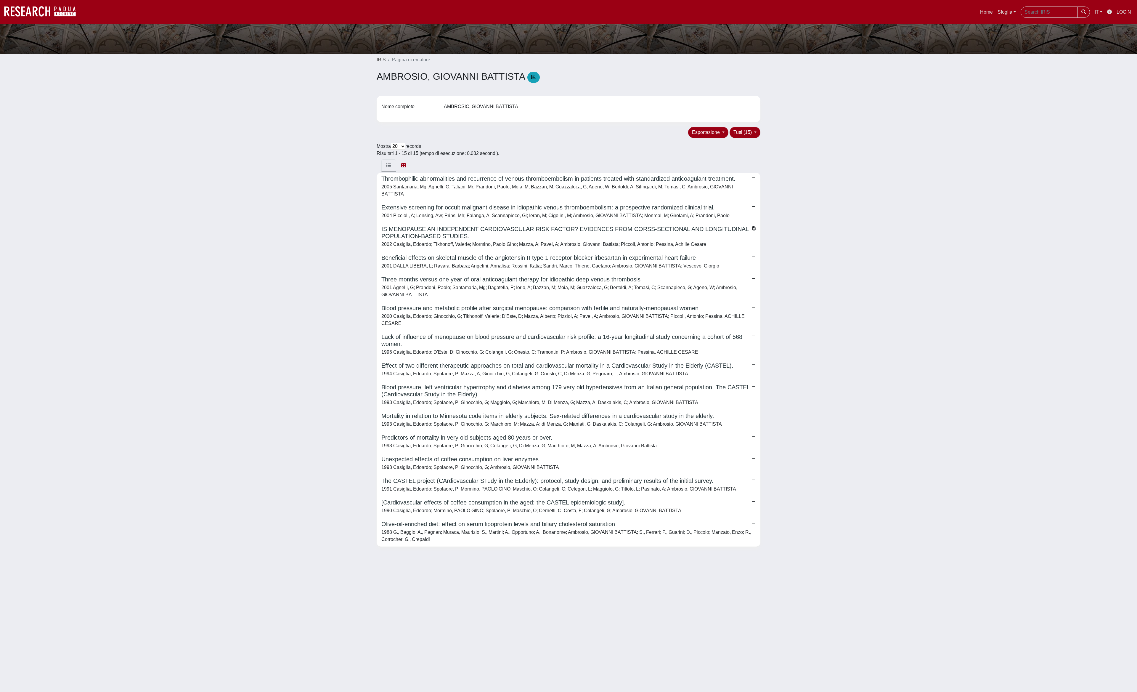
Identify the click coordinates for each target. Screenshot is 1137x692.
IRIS (381, 59)
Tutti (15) (743, 132)
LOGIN (1124, 12)
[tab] (388, 165)
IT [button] (1097, 12)
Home (986, 12)
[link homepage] (43, 12)
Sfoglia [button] (1005, 12)
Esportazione (706, 132)
